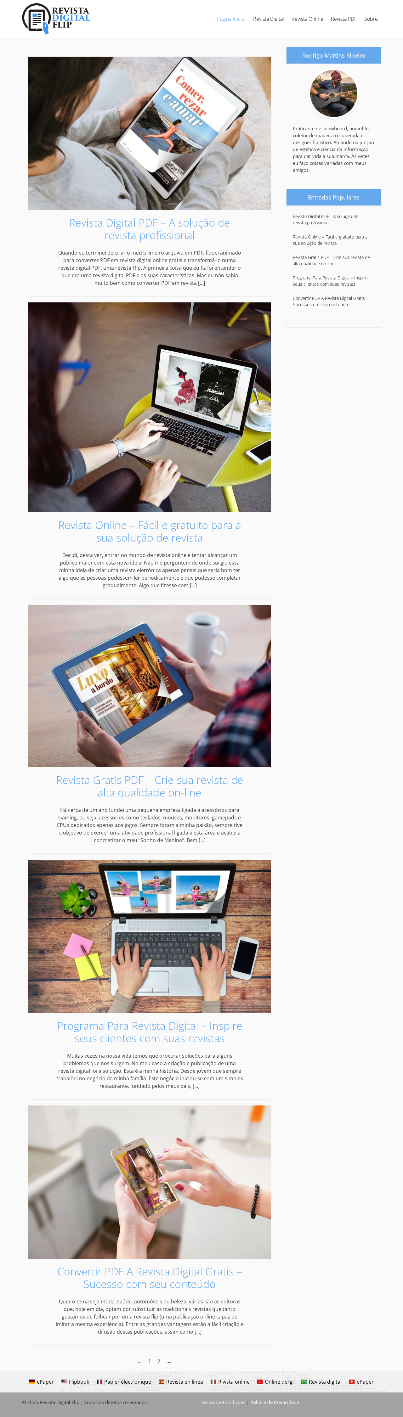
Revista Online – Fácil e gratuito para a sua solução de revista (149, 531)
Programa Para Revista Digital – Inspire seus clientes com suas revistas (149, 1031)
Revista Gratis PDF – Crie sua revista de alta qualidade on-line (149, 786)
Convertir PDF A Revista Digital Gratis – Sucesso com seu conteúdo (149, 1277)
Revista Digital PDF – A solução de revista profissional (149, 228)
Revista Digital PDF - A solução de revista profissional (325, 219)
